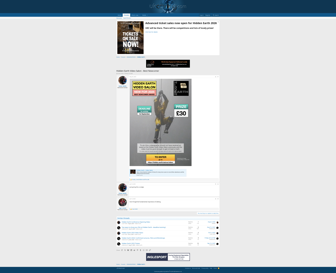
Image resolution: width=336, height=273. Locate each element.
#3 (218, 199)
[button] (140, 15)
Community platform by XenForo (168, 271)
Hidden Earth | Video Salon (144, 170)
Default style (121, 268)
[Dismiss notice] (218, 22)
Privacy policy (205, 268)
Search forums (127, 18)
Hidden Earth (138, 223)
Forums (126, 15)
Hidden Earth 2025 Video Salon (132, 233)
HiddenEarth (125, 229)
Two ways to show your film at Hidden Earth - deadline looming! (144, 227)
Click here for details (151, 32)
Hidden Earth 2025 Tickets (131, 243)
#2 (218, 184)
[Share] (215, 77)
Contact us (188, 268)
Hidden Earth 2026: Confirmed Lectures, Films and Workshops (143, 238)
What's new (135, 15)
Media (144, 15)
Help (211, 268)
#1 (218, 76)
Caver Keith (121, 73)
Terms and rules (196, 268)
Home (119, 15)
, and (140, 179)
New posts (119, 18)
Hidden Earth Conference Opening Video (136, 222)
